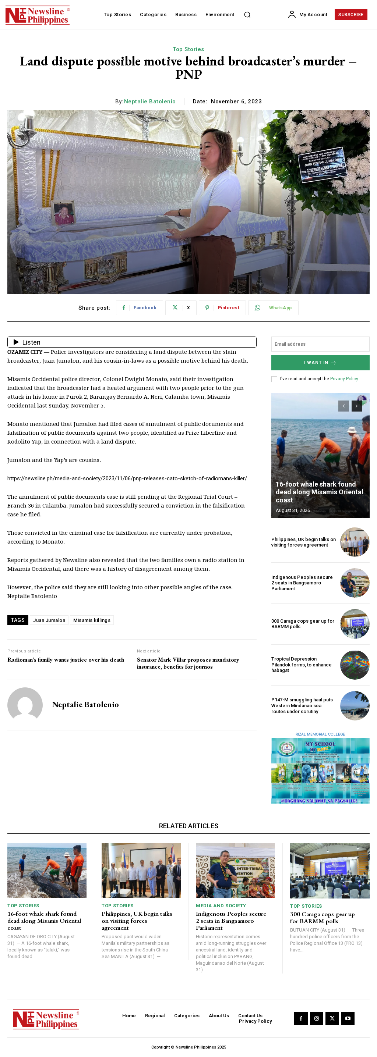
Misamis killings (91, 620)
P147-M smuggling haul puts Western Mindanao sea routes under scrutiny (302, 705)
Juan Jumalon (49, 620)
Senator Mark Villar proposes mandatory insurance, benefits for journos (188, 663)
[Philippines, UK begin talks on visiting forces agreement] (355, 542)
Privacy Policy (344, 378)
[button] (247, 15)
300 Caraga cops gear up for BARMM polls (322, 917)
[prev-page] (343, 406)
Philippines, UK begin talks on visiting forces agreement (303, 542)
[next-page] (357, 406)
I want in (316, 362)
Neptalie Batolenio (150, 101)
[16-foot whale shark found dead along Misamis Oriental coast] (320, 455)
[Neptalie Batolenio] (25, 705)
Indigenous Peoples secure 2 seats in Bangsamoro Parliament (302, 582)
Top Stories (188, 49)
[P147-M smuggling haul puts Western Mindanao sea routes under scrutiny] (355, 705)
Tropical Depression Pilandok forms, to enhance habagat (301, 664)
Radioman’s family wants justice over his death (65, 659)
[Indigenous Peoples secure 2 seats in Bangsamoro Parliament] (355, 583)
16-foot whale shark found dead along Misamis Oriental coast (319, 492)
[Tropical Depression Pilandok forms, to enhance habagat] (355, 665)
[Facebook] (300, 1018)
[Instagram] (316, 1018)
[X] (332, 1018)
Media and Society (221, 905)
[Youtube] (347, 1018)
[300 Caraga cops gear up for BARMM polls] (355, 623)
